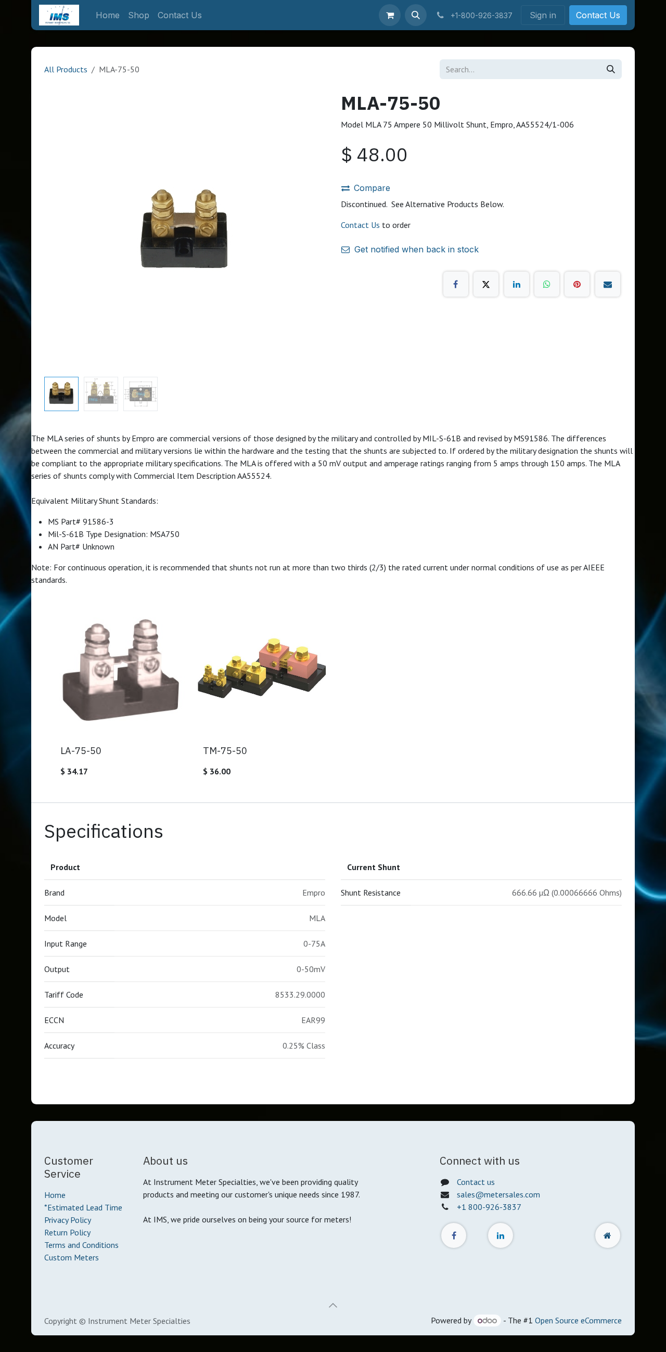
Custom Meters (71, 1257)
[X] (485, 284)
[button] (416, 15)
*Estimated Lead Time (83, 1207)
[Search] (611, 69)
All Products (65, 69)
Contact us (476, 1182)
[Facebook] (455, 284)
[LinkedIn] (516, 284)
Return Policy (67, 1232)
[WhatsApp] (546, 284)
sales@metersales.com (498, 1194)
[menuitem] (108, 15)
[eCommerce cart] (390, 15)
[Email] (607, 284)
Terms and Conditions (81, 1245)
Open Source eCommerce (578, 1320)
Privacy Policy (67, 1220)
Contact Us (598, 15)
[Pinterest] (577, 284)
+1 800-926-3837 (489, 1207)
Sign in (543, 15)
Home (55, 1195)
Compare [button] (372, 188)
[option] (333, 694)
